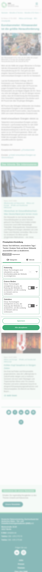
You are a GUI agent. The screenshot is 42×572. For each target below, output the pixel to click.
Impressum (16, 254)
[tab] (12, 260)
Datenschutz (7, 254)
